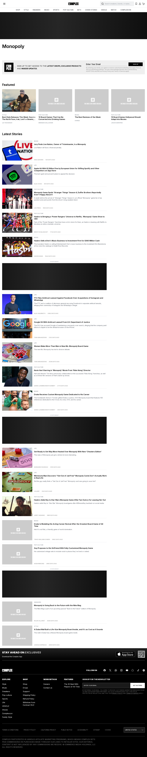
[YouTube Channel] (127, 670)
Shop (25, 684)
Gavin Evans (38, 256)
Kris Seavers (38, 160)
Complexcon (7, 713)
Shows (5, 710)
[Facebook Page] (105, 670)
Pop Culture (43, 115)
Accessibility (82, 730)
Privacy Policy (106, 71)
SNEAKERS (36, 10)
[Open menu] (4, 4)
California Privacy (48, 730)
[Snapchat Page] (133, 670)
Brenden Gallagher (46, 123)
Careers (46, 684)
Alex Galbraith (39, 313)
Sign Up (135, 64)
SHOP (18, 10)
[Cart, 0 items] (143, 3)
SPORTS (56, 10)
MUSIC (46, 10)
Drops (25, 688)
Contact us (47, 688)
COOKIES (108, 730)
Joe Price (37, 208)
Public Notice (66, 730)
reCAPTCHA (90, 71)
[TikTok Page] (138, 670)
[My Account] (140, 3)
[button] (134, 730)
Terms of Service (119, 71)
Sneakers (6, 691)
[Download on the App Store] (125, 654)
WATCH (113, 10)
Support (26, 691)
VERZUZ (104, 10)
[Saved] (136, 3)
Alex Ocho (38, 184)
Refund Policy (28, 699)
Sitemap (96, 730)
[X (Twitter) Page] (110, 670)
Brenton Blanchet (41, 232)
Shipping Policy (29, 695)
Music (77, 115)
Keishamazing (39, 563)
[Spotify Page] (144, 670)
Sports (5, 699)
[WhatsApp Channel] (116, 670)
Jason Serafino (117, 123)
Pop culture (7, 695)
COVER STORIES (91, 10)
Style (4, 115)
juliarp (36, 491)
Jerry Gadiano (39, 515)
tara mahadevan (40, 337)
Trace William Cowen (42, 539)
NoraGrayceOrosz (41, 467)
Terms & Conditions (10, 730)
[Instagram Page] (121, 670)
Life (3, 702)
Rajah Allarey (39, 621)
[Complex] (73, 3)
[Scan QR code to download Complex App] (141, 654)
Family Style (7, 717)
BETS (79, 10)
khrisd (77, 120)
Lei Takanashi (7, 123)
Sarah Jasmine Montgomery (44, 386)
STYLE (26, 10)
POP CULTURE (68, 10)
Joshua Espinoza (40, 645)
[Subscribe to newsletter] (137, 685)
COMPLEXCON (125, 10)
